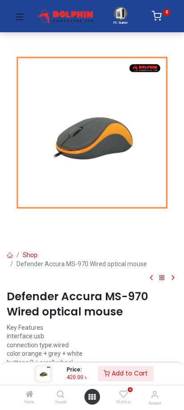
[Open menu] (92, 397)
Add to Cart (129, 373)
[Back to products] (162, 278)
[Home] (29, 394)
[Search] (60, 394)
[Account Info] (155, 394)
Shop (30, 255)
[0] (161, 17)
